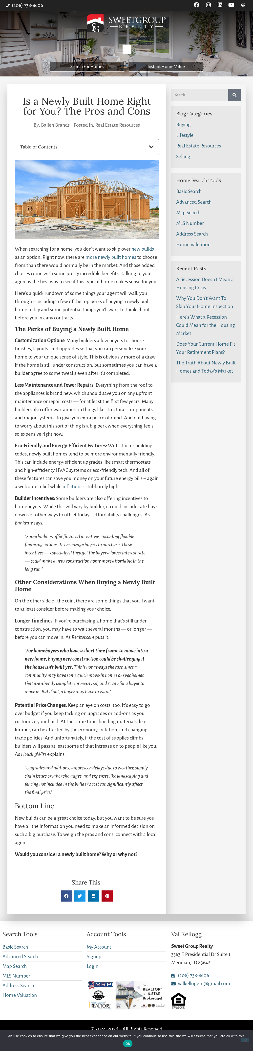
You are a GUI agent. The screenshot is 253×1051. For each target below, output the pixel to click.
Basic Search (189, 191)
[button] (127, 49)
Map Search (188, 212)
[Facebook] (197, 5)
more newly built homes (110, 257)
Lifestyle (184, 135)
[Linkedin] (220, 5)
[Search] (234, 95)
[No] (245, 1040)
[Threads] (243, 5)
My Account (99, 947)
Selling (183, 156)
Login (92, 966)
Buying (183, 124)
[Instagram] (208, 5)
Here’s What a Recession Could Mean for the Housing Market (205, 325)
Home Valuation (193, 244)
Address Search (192, 234)
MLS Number (190, 223)
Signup (94, 956)
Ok (128, 1044)
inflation (71, 486)
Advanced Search (193, 202)
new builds (142, 249)
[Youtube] (231, 5)
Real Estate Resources (117, 125)
